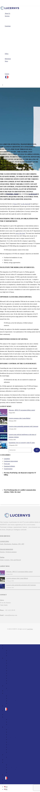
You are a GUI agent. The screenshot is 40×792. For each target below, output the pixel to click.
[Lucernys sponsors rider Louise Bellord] (3, 421)
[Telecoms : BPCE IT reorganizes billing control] (3, 413)
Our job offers (12, 701)
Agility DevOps (12, 663)
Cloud (9, 660)
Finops (15, 204)
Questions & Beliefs (9, 466)
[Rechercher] (37, 450)
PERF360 (10, 688)
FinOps (10, 655)
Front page (7, 463)
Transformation (8, 468)
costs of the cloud (20, 233)
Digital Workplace (13, 678)
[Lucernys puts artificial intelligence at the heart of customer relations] (3, 437)
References (7, 691)
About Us (6, 645)
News (5, 693)
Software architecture (14, 673)
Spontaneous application (14, 703)
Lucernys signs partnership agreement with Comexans (23, 426)
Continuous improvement (11, 461)
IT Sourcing (11, 670)
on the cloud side (25, 204)
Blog (9, 696)
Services (6, 648)
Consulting (7, 458)
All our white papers (13, 698)
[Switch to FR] (7, 78)
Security (10, 680)
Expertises (7, 658)
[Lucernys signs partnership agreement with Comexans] (3, 429)
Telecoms (10, 675)
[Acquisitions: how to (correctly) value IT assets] (3, 445)
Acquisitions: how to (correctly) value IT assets (22, 442)
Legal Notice (30, 629)
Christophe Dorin (12, 194)
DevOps (10, 665)
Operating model (12, 668)
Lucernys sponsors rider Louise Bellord (19, 418)
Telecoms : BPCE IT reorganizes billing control (22, 410)
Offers (5, 685)
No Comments (33, 194)
